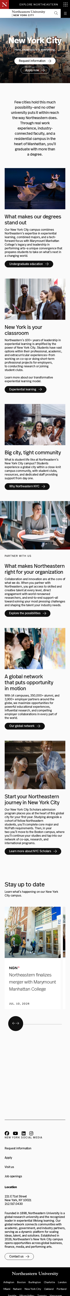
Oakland (49, 1288)
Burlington (35, 1282)
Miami (7, 1288)
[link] (35, 61)
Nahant (17, 1288)
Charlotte (49, 1282)
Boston (21, 1282)
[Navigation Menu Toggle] (65, 13)
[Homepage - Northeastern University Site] (28, 13)
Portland (61, 1288)
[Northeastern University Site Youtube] (15, 1133)
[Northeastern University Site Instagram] (31, 1133)
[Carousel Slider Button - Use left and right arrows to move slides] (15, 1023)
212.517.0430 (14, 1204)
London (62, 1282)
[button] (56, 13)
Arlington (8, 1282)
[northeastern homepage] (4, 13)
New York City (33, 1288)
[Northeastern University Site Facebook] (7, 1133)
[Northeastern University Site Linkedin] (24, 1133)
